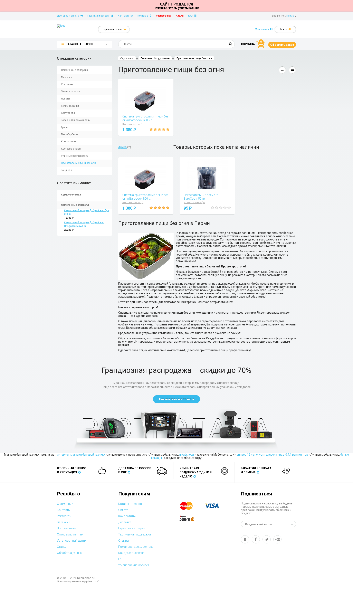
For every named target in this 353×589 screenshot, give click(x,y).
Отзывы (123, 540)
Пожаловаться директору (135, 546)
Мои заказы (262, 29)
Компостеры (68, 141)
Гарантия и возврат (99, 15)
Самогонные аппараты (74, 70)
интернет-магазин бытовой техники (81, 454)
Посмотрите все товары (176, 399)
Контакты (143, 15)
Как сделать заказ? (131, 552)
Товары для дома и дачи (75, 120)
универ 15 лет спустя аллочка (257, 454)
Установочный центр (71, 540)
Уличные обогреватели (74, 155)
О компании (65, 503)
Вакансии (63, 522)
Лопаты (65, 98)
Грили (64, 127)
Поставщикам (66, 528)
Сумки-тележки (70, 105)
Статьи (62, 546)
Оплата (123, 510)
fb (256, 539)
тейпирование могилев (133, 565)
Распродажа (163, 15)
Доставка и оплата (68, 15)
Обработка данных (69, 552)
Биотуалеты (68, 113)
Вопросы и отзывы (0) (194, 202)
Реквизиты (64, 516)
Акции (179, 15)
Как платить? (125, 15)
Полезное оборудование (155, 58)
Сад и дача (127, 58)
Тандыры (66, 170)
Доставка (124, 522)
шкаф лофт (186, 454)
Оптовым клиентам (70, 534)
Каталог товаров (130, 503)
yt (277, 539)
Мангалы (66, 77)
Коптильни (67, 84)
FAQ (191, 15)
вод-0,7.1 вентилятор (293, 454)
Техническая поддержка (134, 534)
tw (267, 539)
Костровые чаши (71, 148)
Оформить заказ (282, 44)
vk (245, 539)
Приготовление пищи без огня (78, 163)
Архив (122, 147)
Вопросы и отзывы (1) (132, 124)
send (293, 524)
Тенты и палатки (70, 91)
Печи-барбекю (69, 134)
